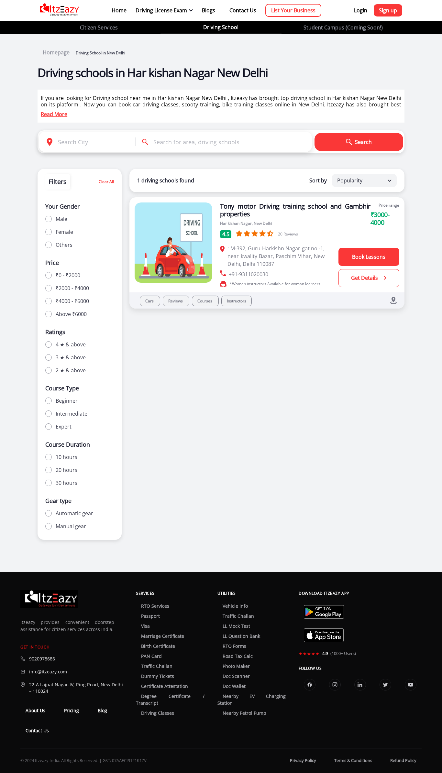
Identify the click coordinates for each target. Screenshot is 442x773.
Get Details (365, 277)
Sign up (388, 10)
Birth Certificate (158, 646)
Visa (145, 626)
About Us (35, 710)
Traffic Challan (156, 666)
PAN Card (151, 656)
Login (360, 10)
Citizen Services (99, 27)
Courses (205, 301)
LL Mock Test (236, 626)
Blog (102, 710)
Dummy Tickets (157, 676)
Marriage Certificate (162, 636)
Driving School (220, 27)
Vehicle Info (235, 606)
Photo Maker (236, 666)
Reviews (176, 301)
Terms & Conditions (353, 760)
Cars (150, 301)
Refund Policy (403, 760)
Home (119, 10)
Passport (150, 616)
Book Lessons (368, 256)
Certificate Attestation (164, 686)
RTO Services (155, 606)
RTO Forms (234, 646)
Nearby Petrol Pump (244, 713)
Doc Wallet (234, 686)
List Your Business (293, 10)
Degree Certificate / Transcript (170, 699)
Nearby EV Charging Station (251, 699)
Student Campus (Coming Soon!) (343, 27)
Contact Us (242, 10)
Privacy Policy (303, 760)
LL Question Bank (241, 636)
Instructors (236, 301)
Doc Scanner (236, 676)
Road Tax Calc (238, 656)
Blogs (208, 10)
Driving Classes (157, 713)
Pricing (71, 710)
